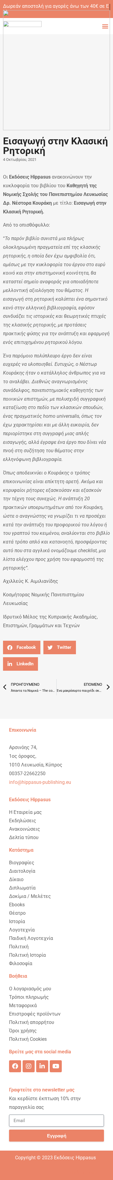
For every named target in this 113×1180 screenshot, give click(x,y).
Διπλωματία (22, 888)
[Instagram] (29, 1066)
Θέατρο (17, 913)
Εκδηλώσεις (22, 820)
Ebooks (17, 905)
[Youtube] (56, 1066)
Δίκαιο (16, 879)
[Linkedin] (42, 1066)
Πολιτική (19, 947)
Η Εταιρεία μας (25, 812)
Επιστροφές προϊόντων (35, 1014)
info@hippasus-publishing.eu (40, 782)
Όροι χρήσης (23, 1031)
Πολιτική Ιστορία (27, 955)
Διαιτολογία (22, 871)
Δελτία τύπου (24, 837)
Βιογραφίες (21, 862)
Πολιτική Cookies (28, 1039)
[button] (21, 647)
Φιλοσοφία (20, 963)
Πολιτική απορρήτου (31, 1022)
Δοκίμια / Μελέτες (30, 896)
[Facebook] (15, 1066)
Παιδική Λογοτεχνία (31, 938)
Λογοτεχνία (22, 930)
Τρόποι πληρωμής (29, 997)
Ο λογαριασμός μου (30, 989)
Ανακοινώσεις (24, 829)
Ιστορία (17, 921)
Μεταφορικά (23, 1005)
